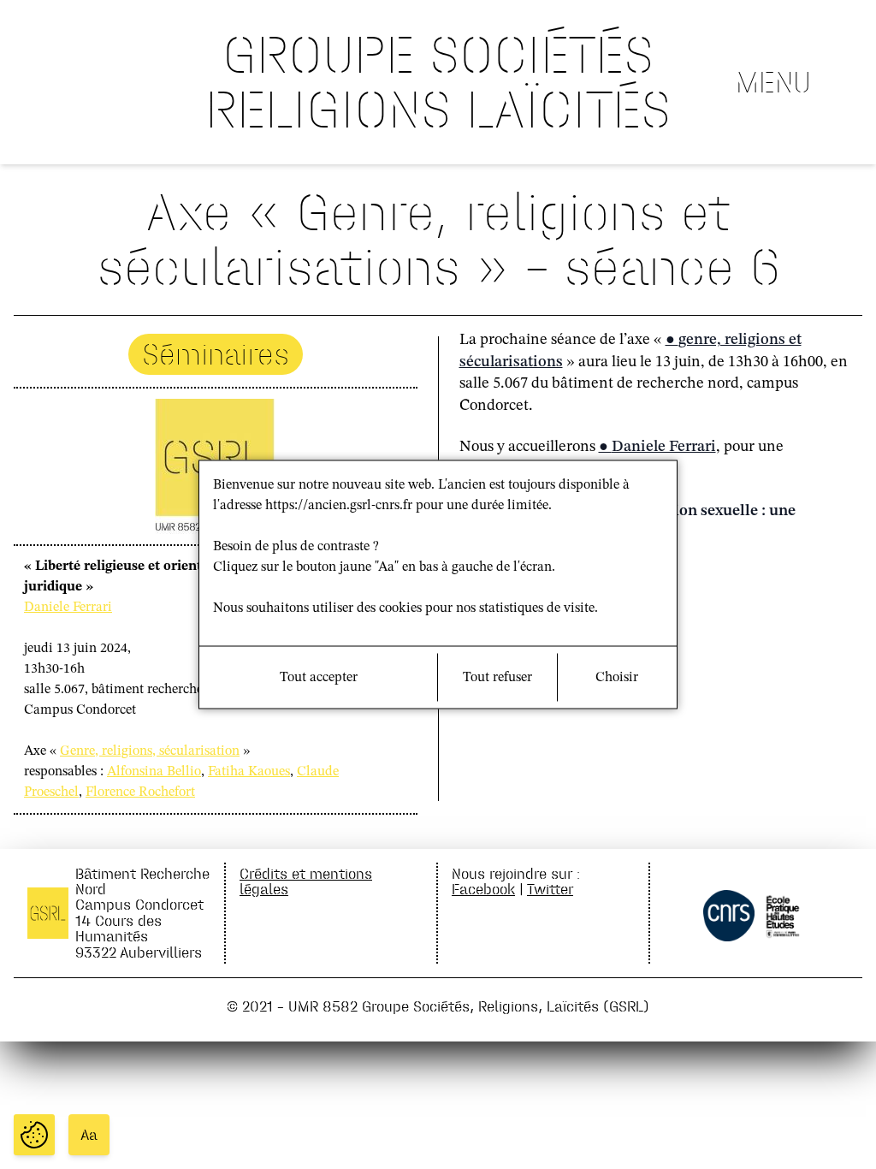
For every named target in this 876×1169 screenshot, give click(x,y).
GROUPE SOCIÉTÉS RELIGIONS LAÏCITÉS (438, 81)
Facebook (483, 889)
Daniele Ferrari (68, 607)
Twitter (550, 889)
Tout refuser (497, 678)
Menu (773, 82)
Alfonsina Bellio (154, 772)
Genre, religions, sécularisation (150, 751)
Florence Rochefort (140, 792)
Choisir (616, 678)
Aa (89, 1134)
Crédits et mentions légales (306, 881)
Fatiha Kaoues (249, 772)
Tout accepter (319, 678)
